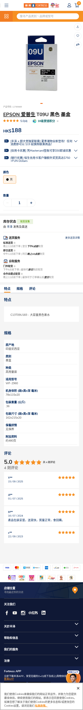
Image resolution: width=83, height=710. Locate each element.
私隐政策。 (41, 706)
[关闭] (78, 688)
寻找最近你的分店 (13, 592)
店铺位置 (9, 588)
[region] (41, 696)
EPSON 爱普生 (19, 114)
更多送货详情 (72, 237)
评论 (32, 289)
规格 (20, 289)
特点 (7, 289)
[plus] (31, 203)
